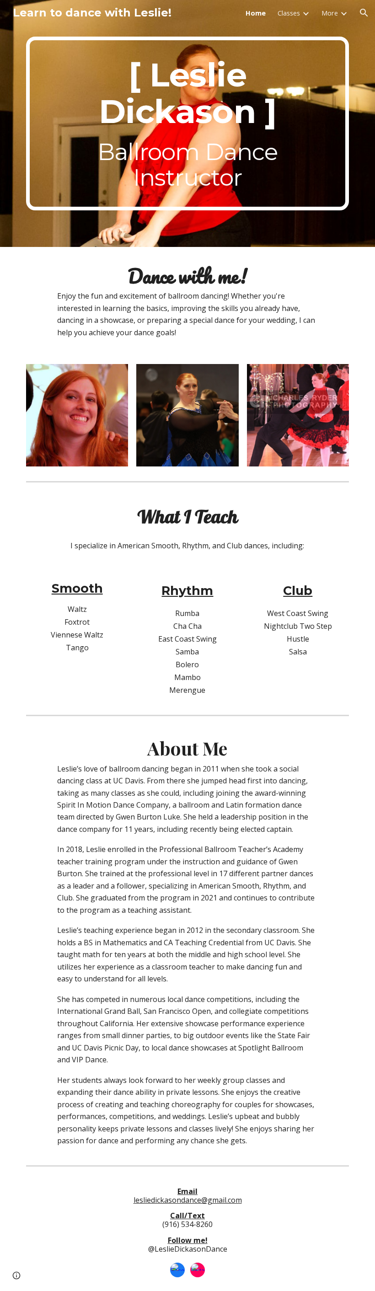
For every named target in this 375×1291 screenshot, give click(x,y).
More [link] (329, 12)
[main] (187, 123)
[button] (364, 13)
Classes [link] (289, 12)
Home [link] (256, 12)
